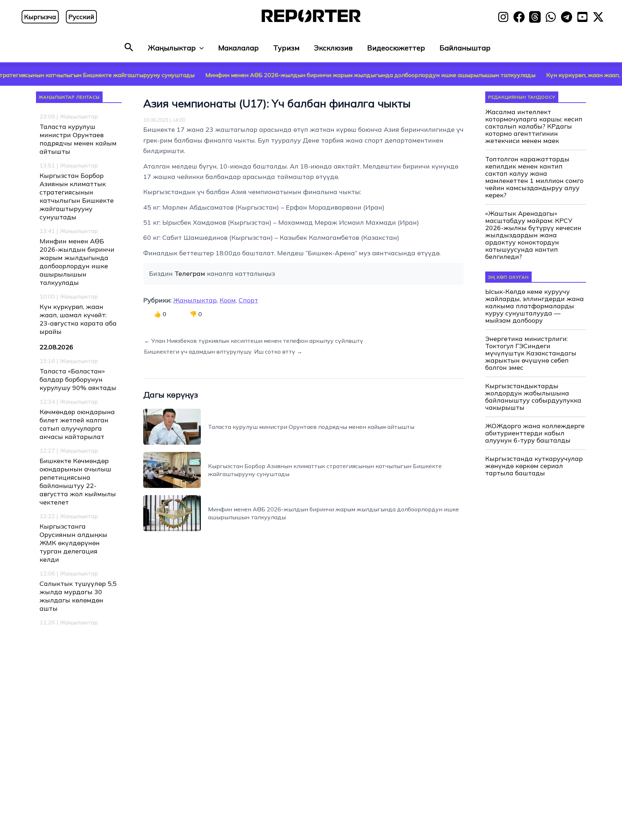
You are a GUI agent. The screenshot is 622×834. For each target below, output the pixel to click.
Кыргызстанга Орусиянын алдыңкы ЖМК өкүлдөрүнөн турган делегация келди (73, 543)
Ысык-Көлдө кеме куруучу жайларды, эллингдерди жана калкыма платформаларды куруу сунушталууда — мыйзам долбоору (534, 306)
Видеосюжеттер (396, 47)
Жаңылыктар (172, 47)
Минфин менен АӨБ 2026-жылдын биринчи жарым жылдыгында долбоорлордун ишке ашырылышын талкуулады (343, 75)
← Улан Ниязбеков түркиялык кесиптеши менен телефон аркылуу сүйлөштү (253, 341)
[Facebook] (519, 17)
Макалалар (238, 47)
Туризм (286, 47)
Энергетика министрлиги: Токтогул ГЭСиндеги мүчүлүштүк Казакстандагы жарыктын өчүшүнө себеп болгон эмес (530, 353)
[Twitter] (598, 17)
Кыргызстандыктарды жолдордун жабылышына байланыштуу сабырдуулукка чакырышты (533, 396)
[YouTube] (582, 17)
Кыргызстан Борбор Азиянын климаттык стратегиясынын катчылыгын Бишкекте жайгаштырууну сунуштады (77, 196)
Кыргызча (40, 17)
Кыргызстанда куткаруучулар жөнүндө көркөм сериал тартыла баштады (534, 466)
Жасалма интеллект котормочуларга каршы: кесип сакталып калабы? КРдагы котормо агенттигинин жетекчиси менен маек (533, 126)
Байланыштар (465, 47)
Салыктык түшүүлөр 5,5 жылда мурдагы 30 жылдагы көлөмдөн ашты (78, 596)
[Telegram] (566, 17)
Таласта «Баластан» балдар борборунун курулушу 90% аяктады (78, 379)
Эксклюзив (333, 47)
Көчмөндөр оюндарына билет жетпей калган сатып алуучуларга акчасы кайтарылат (77, 424)
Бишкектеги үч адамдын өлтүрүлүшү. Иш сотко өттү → (223, 351)
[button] (129, 47)
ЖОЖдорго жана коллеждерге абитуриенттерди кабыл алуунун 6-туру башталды (535, 433)
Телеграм (190, 273)
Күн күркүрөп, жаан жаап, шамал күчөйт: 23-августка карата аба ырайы (78, 319)
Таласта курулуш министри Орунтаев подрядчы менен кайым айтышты (78, 139)
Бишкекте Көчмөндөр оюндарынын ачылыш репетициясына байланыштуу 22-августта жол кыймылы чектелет (78, 481)
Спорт (248, 300)
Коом (228, 300)
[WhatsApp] (550, 17)
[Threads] (535, 17)
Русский (81, 17)
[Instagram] (503, 17)
